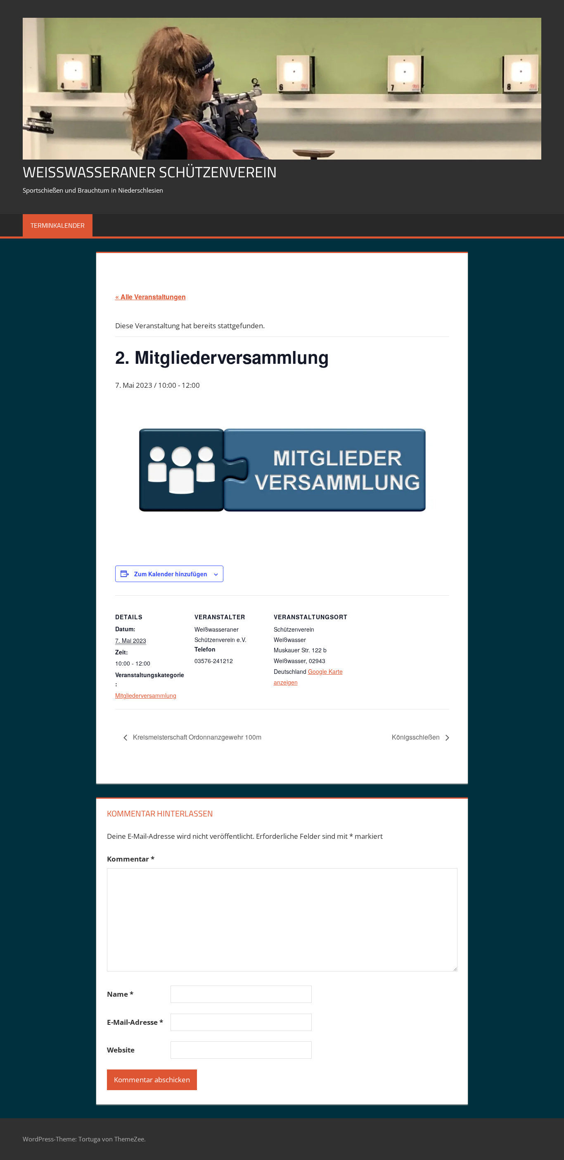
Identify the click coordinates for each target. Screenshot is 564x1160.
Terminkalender (58, 225)
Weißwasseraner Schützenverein (150, 171)
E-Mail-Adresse (135, 1022)
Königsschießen (416, 737)
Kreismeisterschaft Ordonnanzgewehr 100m (196, 737)
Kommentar (130, 859)
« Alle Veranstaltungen (150, 296)
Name (120, 994)
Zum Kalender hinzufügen (170, 574)
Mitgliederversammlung (145, 695)
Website (121, 1050)
